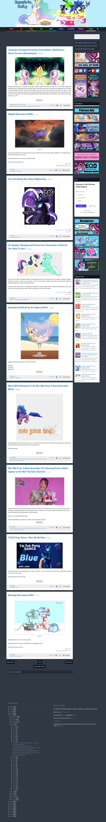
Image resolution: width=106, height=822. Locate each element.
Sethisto (63, 715)
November (14, 718)
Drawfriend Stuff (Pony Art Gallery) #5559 (88, 367)
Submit (91, 29)
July (12, 724)
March (13, 796)
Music (32, 106)
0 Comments (67, 105)
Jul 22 (14, 741)
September (14, 721)
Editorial (80, 29)
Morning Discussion (17, 656)
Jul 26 (14, 734)
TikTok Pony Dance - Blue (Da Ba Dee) (26, 537)
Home (11, 29)
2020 (11, 801)
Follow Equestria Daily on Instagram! (62, 229)
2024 (11, 710)
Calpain (69, 163)
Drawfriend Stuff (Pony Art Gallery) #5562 (88, 305)
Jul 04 (14, 785)
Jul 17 (14, 763)
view (61, 165)
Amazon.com (60, 725)
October (13, 719)
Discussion (21, 299)
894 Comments (66, 170)
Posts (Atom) (17, 672)
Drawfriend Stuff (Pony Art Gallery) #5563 (88, 315)
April (12, 795)
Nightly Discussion (17, 171)
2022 (11, 713)
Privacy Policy (57, 721)
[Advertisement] (87, 394)
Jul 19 (14, 760)
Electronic (25, 106)
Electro (20, 106)
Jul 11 (14, 773)
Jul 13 (14, 770)
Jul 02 (14, 788)
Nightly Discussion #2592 (20, 114)
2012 (11, 814)
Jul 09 (14, 776)
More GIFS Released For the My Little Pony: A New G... (26, 750)
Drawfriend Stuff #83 (86, 334)
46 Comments (66, 458)
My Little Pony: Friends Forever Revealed (86, 46)
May (12, 793)
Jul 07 (14, 780)
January (13, 799)
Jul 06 (14, 781)
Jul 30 (14, 728)
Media (51, 29)
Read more (39, 100)
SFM (17, 587)
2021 (11, 715)
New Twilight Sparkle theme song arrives (86, 42)
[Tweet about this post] (60, 105)
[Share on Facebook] (57, 105)
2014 (11, 811)
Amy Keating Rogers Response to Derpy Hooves (89, 294)
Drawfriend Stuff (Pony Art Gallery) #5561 (88, 344)
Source (40, 149)
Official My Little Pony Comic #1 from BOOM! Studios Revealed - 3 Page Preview (90, 281)
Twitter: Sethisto (68, 231)
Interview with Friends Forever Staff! (84, 49)
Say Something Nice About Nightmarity (27, 178)
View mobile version (39, 666)
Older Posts (69, 662)
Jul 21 (14, 757)
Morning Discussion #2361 (21, 595)
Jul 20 (14, 758)
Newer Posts (10, 662)
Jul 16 (14, 765)
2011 (11, 816)
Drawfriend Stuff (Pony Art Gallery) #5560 (88, 375)
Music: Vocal (36, 106)
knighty (74, 715)
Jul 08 (14, 778)
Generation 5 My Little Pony (19, 459)
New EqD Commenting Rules (15, 162)
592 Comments (66, 655)
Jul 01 (14, 790)
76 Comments (66, 298)
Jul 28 (14, 731)
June (12, 791)
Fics (41, 29)
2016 (11, 808)
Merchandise (29, 459)
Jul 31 (14, 726)
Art (21, 29)
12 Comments (66, 377)
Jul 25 (14, 736)
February (13, 798)
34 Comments (66, 236)
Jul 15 (14, 767)
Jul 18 (14, 762)
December (14, 716)
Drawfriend (17, 378)
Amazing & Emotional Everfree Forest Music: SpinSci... (25, 743)
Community (71, 29)
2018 (11, 804)
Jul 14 (14, 768)
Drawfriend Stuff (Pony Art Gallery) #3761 (28, 307)
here (71, 718)
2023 (11, 711)
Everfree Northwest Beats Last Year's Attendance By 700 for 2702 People (89, 354)
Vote (57, 165)
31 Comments (66, 527)
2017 (11, 806)
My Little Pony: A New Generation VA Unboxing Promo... (26, 752)
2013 (11, 813)
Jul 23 (14, 739)
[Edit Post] (27, 104)
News (31, 29)
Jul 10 (14, 775)
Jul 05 (14, 783)
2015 (11, 809)
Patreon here (68, 165)
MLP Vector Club (65, 712)
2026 (11, 706)
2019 (11, 803)
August (13, 723)
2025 (11, 708)
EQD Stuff (26, 299)
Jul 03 (14, 786)
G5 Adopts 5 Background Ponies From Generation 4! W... (26, 747)
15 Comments (66, 586)
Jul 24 (14, 738)
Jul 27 (14, 733)
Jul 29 (14, 729)
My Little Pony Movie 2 (37, 459)
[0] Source (11, 367)
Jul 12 (14, 771)
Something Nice (16, 237)
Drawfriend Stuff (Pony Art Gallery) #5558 (88, 324)
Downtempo (15, 106)
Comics (61, 29)
